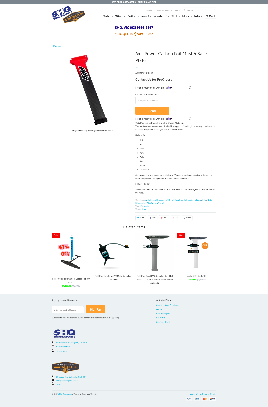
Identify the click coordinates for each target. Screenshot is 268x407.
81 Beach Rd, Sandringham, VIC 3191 (71, 342)
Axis (137, 67)
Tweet (142, 217)
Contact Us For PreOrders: (147, 94)
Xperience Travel (163, 322)
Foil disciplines (177, 200)
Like (154, 217)
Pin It (165, 217)
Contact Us (149, 10)
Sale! (108, 16)
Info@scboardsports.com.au (67, 380)
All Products (159, 200)
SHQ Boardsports (65, 393)
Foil (131, 16)
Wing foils (161, 203)
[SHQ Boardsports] (68, 15)
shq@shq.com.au (63, 346)
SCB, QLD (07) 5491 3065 (134, 34)
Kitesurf (144, 16)
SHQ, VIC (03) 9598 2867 (134, 27)
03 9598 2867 (61, 351)
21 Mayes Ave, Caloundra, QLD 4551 (71, 377)
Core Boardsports (163, 313)
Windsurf (161, 16)
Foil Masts (188, 200)
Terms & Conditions (164, 10)
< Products (56, 45)
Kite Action (160, 317)
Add (176, 217)
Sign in (177, 10)
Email (188, 217)
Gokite (159, 309)
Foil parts (197, 200)
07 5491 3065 (60, 384)
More (187, 16)
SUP (175, 16)
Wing (120, 16)
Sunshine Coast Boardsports (168, 305)
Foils (204, 200)
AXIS (168, 200)
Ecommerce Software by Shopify (203, 393)
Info (198, 16)
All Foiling (149, 200)
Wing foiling (151, 203)
